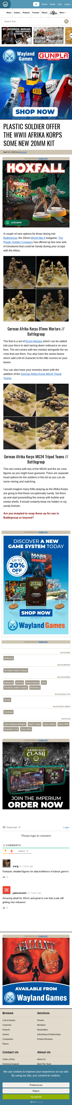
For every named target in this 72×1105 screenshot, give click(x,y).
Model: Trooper (34, 724)
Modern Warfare (32, 683)
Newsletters (42, 1030)
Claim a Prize (9, 1059)
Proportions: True (11, 729)
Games (17, 13)
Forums (35, 13)
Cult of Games (9, 1020)
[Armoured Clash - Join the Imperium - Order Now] (36, 809)
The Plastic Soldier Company (15, 670)
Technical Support (11, 1064)
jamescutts (20, 892)
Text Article (8, 712)
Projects (26, 13)
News (9, 13)
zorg (16, 866)
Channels (7, 1025)
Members (41, 1025)
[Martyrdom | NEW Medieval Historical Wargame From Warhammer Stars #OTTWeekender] (17, 37)
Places (44, 13)
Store (44, 4)
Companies (8, 1039)
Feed (52, 4)
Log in (67, 4)
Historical (19, 683)
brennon (23, 152)
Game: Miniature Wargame (15, 724)
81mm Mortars (33, 341)
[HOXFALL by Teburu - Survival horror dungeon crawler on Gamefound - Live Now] (36, 227)
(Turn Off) (43, 159)
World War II (38, 238)
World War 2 (35, 688)
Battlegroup (10, 238)
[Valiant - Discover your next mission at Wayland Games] (36, 1004)
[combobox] (36, 21)
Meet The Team (44, 1064)
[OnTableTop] (5, 4)
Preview (7, 700)
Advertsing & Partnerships (49, 1034)
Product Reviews (45, 1039)
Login (66, 827)
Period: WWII (63, 724)
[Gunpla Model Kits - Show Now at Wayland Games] (36, 83)
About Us (41, 1059)
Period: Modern (49, 724)
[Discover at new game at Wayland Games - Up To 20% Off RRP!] (36, 633)
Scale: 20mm (26, 729)
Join (60, 4)
